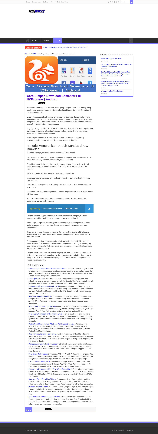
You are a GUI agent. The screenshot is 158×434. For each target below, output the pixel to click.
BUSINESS (47, 41)
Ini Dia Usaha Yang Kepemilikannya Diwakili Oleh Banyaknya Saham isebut (65, 47)
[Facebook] (110, 2)
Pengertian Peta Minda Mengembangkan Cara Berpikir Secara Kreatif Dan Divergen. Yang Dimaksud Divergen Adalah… (115, 83)
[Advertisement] (92, 21)
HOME (27, 40)
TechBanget (129, 430)
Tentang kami (36, 2)
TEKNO (58, 41)
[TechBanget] (36, 10)
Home (28, 2)
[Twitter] (112, 2)
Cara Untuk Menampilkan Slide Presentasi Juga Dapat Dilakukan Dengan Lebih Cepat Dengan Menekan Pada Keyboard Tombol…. (115, 74)
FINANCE (37, 41)
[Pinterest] (114, 2)
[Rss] (108, 2)
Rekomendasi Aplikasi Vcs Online (111, 58)
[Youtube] (116, 2)
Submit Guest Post (62, 2)
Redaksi (45, 2)
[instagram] (119, 2)
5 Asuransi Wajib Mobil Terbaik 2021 (112, 91)
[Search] (131, 2)
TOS (52, 2)
